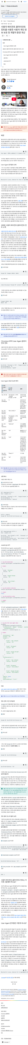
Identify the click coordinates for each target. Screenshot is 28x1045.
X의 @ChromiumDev (5, 1026)
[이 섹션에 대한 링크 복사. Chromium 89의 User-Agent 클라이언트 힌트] (8, 343)
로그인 (25, 1)
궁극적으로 (3, 942)
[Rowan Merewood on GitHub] (9, 82)
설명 (18, 327)
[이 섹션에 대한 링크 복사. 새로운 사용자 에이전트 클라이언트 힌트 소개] (7, 227)
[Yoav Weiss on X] (7, 88)
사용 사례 (20, 201)
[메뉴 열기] (2, 1)
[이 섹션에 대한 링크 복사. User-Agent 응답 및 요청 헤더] (19, 381)
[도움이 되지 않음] (11, 24)
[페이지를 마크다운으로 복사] (7, 36)
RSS (2, 1032)
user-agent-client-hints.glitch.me (9, 689)
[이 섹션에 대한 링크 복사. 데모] (5, 686)
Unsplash (3, 977)
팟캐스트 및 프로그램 (5, 1020)
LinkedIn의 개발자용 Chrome (7, 1030)
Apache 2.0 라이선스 (5, 992)
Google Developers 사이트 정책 (7, 994)
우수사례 (3, 1015)
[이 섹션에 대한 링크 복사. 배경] (5, 135)
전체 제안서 (3, 329)
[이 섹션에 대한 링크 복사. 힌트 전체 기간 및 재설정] (16, 701)
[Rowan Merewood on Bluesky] (13, 82)
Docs (2, 6)
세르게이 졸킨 (10, 977)
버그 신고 (3, 1005)
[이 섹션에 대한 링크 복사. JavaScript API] (11, 545)
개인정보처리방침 (7, 1038)
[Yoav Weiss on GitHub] (9, 88)
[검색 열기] (19, 1)
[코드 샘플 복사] (26, 151)
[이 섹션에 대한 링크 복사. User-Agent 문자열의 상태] (17, 165)
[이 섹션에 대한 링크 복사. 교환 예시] (7, 476)
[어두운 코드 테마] (24, 151)
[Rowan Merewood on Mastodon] (11, 82)
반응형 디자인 (14, 902)
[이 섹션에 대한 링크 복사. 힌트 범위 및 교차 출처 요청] (17, 816)
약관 (2, 1038)
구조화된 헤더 (13, 376)
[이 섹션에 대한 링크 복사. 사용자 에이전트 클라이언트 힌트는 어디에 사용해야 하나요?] (17, 882)
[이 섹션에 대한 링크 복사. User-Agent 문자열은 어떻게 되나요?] (2, 925)
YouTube (3, 1028)
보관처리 (3, 1018)
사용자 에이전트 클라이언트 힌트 (8, 231)
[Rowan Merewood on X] (7, 82)
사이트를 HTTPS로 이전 (8, 336)
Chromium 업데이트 (5, 1013)
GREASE (9, 471)
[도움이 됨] (9, 24)
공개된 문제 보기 (4, 1007)
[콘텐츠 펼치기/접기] (11, 40)
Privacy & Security (12, 6)
